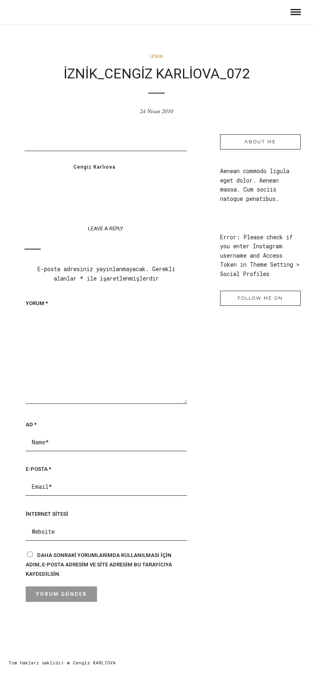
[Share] (280, 12)
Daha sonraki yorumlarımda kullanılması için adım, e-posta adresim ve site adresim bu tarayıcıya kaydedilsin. (99, 564)
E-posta (38, 469)
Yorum (37, 303)
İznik (156, 56)
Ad (31, 424)
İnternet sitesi (47, 514)
